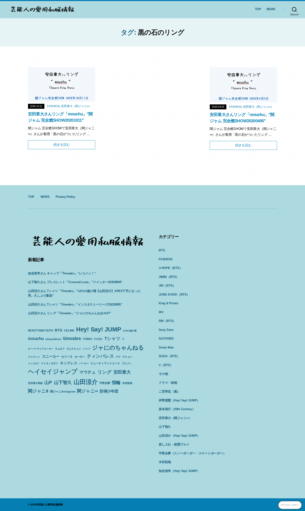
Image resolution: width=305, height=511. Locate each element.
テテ (118, 356)
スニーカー (51, 356)
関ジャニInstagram (62, 391)
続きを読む (62, 144)
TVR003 (87, 339)
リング (105, 372)
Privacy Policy (65, 196)
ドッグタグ (33, 363)
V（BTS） (166, 365)
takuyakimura (53, 339)
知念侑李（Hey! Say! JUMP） (179, 471)
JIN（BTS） (167, 285)
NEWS (270, 9)
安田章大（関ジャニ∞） (76, 106)
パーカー (84, 363)
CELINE (69, 330)
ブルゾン (126, 363)
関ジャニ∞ (87, 391)
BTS (58, 330)
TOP (258, 9)
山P (48, 382)
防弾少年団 (109, 391)
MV (161, 312)
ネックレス (68, 363)
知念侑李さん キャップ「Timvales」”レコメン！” (62, 273)
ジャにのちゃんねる (118, 347)
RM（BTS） (167, 321)
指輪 (116, 382)
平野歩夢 (104, 383)
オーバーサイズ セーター (40, 348)
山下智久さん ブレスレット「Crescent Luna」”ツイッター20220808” (75, 282)
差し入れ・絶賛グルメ (174, 444)
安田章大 (122, 372)
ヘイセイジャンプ (52, 371)
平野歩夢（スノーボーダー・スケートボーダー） (192, 453)
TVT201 (98, 339)
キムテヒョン (74, 348)
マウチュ (87, 372)
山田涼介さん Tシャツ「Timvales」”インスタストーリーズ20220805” (75, 304)
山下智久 (63, 382)
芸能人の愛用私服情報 (50, 504)
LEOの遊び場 (129, 330)
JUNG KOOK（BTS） (174, 294)
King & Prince (168, 303)
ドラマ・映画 (168, 382)
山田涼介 (86, 382)
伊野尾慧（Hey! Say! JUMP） (179, 400)
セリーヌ (67, 356)
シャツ (86, 348)
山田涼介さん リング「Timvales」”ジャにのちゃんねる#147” (69, 313)
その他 (163, 373)
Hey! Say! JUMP (98, 329)
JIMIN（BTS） (169, 277)
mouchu (36, 338)
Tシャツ (112, 338)
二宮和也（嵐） (169, 391)
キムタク (60, 348)
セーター (79, 356)
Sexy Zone (166, 329)
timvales (72, 338)
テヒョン (127, 356)
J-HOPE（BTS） (170, 268)
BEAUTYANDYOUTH (40, 330)
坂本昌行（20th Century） (177, 409)
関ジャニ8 (38, 391)
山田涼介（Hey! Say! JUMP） (179, 435)
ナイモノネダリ (49, 363)
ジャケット (34, 357)
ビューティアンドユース (105, 363)
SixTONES (166, 338)
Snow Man (166, 347)
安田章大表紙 (35, 383)
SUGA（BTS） (169, 356)
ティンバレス (100, 356)
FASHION (53, 106)
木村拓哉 (127, 383)
